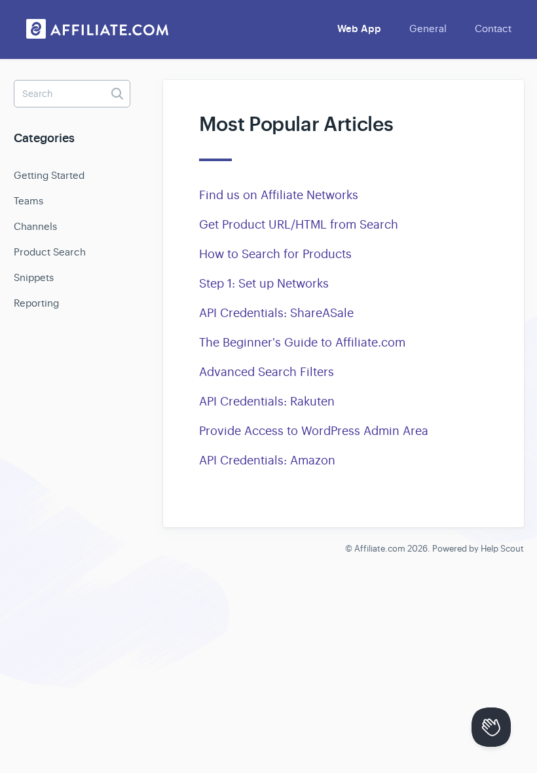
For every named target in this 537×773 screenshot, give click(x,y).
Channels (35, 226)
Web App (359, 28)
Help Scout (502, 548)
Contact (493, 28)
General (428, 28)
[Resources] (97, 29)
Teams (28, 201)
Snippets (34, 277)
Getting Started (49, 175)
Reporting (36, 303)
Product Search (50, 252)
